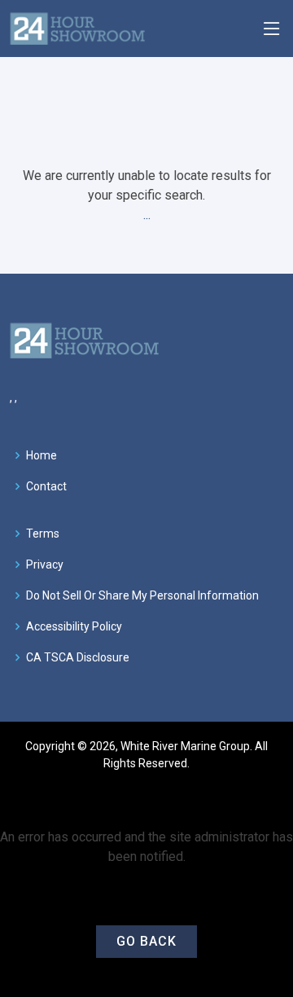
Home (41, 455)
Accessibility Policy (74, 626)
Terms (42, 533)
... (147, 214)
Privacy (44, 564)
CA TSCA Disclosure (77, 657)
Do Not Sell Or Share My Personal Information (142, 595)
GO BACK (146, 941)
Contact (46, 486)
